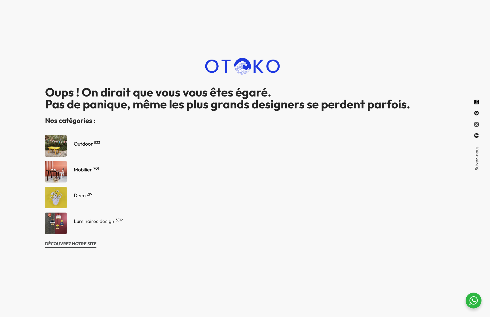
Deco (83, 195)
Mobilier (86, 169)
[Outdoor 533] (56, 146)
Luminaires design (98, 221)
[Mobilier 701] (56, 171)
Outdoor (87, 143)
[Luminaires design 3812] (56, 223)
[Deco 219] (56, 197)
